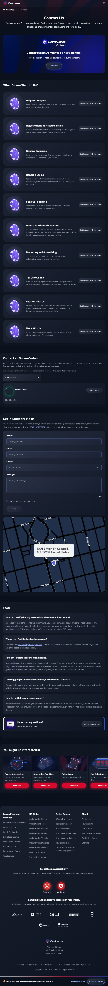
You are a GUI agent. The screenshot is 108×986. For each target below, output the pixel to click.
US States (34, 814)
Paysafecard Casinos (12, 851)
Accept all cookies (96, 981)
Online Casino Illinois (38, 833)
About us (58, 964)
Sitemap (85, 842)
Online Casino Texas (37, 823)
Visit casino (94, 390)
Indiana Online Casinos (39, 842)
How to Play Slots (63, 828)
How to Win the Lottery (66, 838)
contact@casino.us (83, 964)
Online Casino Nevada (38, 847)
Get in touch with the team (90, 103)
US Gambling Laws (64, 819)
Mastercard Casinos (11, 841)
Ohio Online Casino (37, 852)
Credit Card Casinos (11, 832)
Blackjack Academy (64, 823)
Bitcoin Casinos (9, 827)
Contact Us (86, 819)
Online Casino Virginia (38, 838)
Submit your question (92, 724)
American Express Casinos (14, 822)
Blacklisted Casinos (90, 838)
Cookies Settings (78, 981)
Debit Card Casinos (11, 837)
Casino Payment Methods (11, 815)
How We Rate (87, 823)
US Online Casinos (10, 9)
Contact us (54, 65)
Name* (9, 435)
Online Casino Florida (38, 819)
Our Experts (87, 828)
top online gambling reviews (30, 645)
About (85, 814)
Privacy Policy (31, 964)
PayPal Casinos (9, 846)
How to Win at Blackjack (66, 833)
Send (14, 509)
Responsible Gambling (91, 833)
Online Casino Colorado (39, 828)
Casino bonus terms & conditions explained (65, 849)
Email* (9, 448)
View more (17, 785)
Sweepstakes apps (37, 857)
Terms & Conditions (27, 501)
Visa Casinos (8, 856)
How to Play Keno (63, 842)
